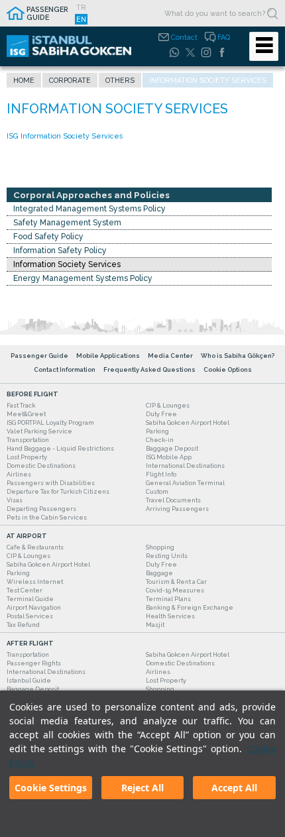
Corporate (70, 80)
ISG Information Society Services (65, 136)
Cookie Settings (51, 787)
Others (120, 80)
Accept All (234, 787)
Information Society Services (67, 264)
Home (23, 80)
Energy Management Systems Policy (82, 278)
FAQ (223, 37)
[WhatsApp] (174, 52)
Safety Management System (67, 222)
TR (81, 7)
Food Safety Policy (48, 236)
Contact (184, 37)
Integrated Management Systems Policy (89, 208)
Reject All (142, 787)
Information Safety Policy (60, 250)
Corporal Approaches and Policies (91, 195)
